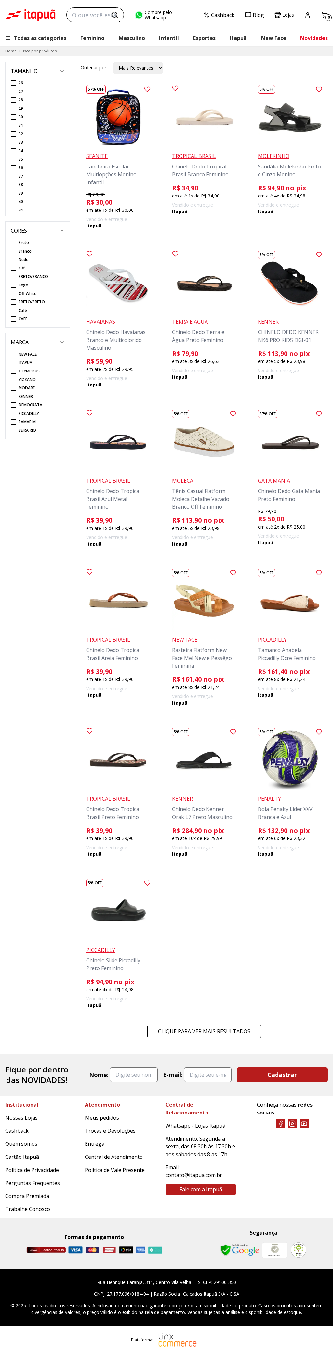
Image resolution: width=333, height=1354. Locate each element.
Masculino (132, 38)
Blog (258, 15)
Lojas (288, 15)
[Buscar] (115, 15)
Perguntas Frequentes (32, 1183)
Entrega (94, 1143)
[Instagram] (292, 1123)
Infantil (169, 38)
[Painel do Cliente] (307, 15)
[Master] (92, 1249)
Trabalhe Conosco (27, 1209)
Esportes (204, 38)
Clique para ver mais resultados (204, 1031)
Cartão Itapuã (22, 1156)
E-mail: (173, 1075)
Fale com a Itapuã (201, 1189)
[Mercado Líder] (275, 1250)
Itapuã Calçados (30, 15)
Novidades (314, 38)
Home (11, 51)
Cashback (222, 15)
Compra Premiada (27, 1196)
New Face (273, 38)
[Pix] (155, 1250)
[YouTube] (304, 1123)
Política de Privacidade (32, 1169)
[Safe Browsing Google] (239, 1250)
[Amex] (140, 1249)
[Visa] (75, 1250)
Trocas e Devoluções (110, 1130)
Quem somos (21, 1143)
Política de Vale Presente (115, 1169)
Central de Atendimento (114, 1156)
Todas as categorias (40, 38)
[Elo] (126, 1250)
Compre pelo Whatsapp (158, 15)
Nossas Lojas (21, 1117)
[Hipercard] (109, 1249)
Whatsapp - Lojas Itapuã (195, 1125)
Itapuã (238, 38)
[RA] (298, 1250)
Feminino (92, 38)
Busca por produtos (38, 51)
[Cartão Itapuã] (46, 1250)
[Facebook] (280, 1123)
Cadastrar (282, 1075)
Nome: (99, 1075)
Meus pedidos (102, 1117)
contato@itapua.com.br (194, 1175)
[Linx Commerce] (177, 1340)
